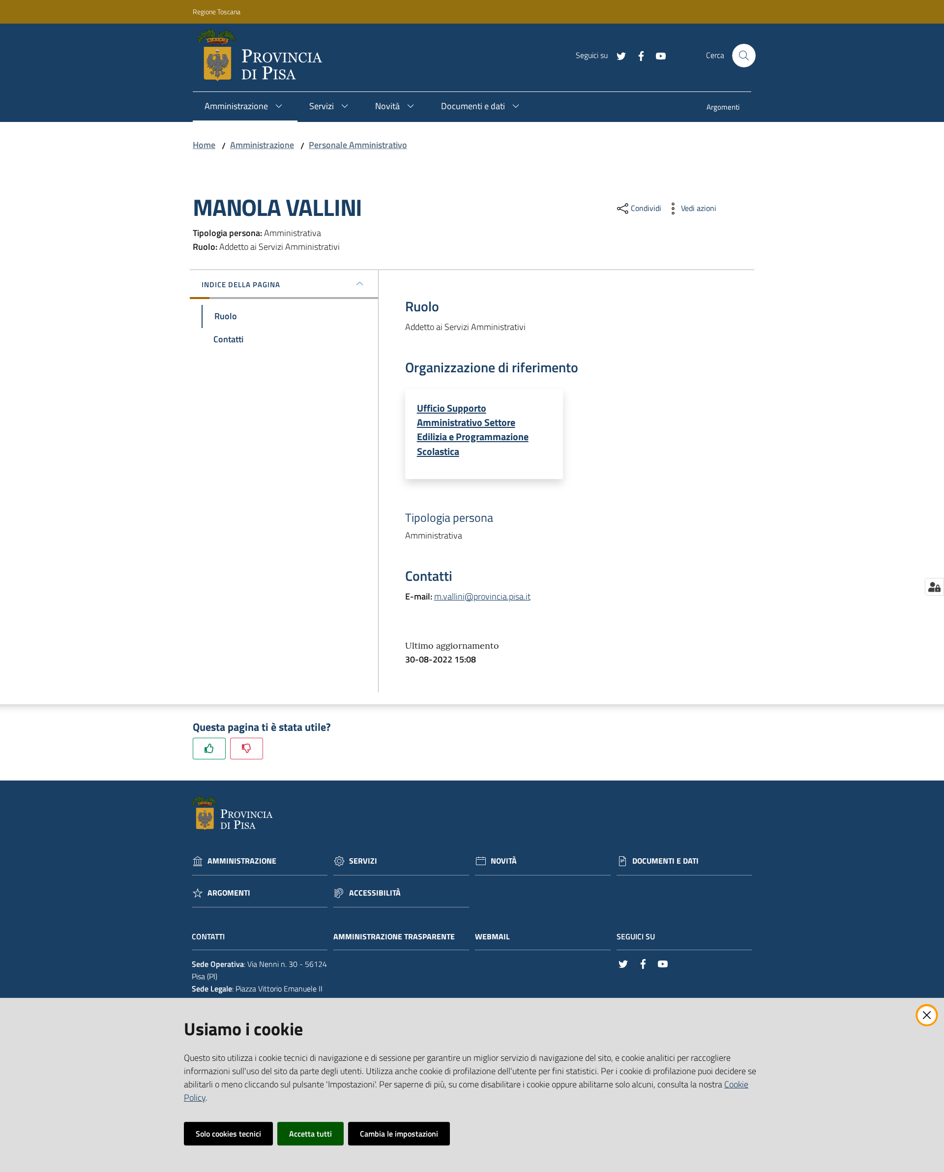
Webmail (492, 936)
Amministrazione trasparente (394, 936)
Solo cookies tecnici (228, 1134)
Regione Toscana (216, 11)
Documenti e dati (665, 861)
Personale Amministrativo (358, 144)
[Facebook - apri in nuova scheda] (637, 55)
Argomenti (228, 893)
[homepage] (263, 55)
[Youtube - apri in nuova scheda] (657, 55)
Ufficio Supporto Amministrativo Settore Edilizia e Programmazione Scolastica (473, 429)
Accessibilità (375, 893)
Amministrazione (262, 144)
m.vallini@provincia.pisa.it (482, 596)
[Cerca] (744, 55)
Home (204, 144)
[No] (246, 748)
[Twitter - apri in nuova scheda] (617, 55)
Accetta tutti (310, 1134)
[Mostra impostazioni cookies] (934, 587)
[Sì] (209, 748)
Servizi (363, 861)
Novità (504, 861)
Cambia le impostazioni (399, 1134)
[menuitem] (723, 108)
